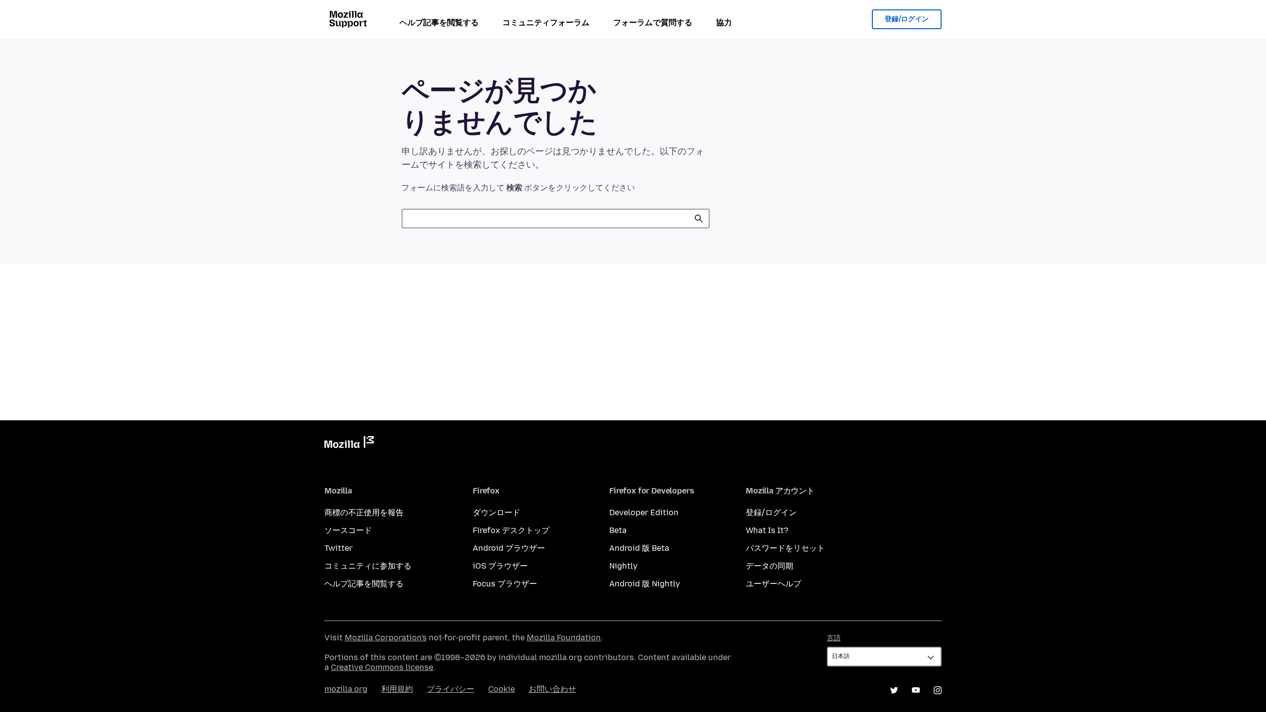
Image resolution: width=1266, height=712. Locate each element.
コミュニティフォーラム (545, 22)
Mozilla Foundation (564, 637)
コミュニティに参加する (367, 566)
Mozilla (349, 444)
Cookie (501, 689)
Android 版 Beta (639, 548)
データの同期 (769, 566)
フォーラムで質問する (652, 22)
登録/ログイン (907, 19)
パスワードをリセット (785, 548)
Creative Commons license (382, 667)
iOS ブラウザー (500, 566)
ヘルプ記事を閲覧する (439, 22)
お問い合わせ (552, 689)
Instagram (938, 690)
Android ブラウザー (509, 548)
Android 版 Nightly (644, 583)
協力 (724, 22)
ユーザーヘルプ (773, 583)
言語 (834, 638)
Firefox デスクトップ (511, 530)
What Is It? (767, 530)
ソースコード (348, 530)
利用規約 (397, 689)
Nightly (623, 566)
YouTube (916, 690)
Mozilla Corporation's (386, 637)
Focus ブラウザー (505, 583)
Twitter (338, 548)
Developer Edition (643, 512)
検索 (699, 218)
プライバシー (450, 689)
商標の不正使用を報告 (364, 512)
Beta (618, 530)
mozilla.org (345, 689)
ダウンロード (496, 512)
